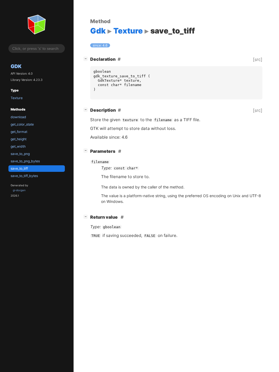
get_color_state (22, 124)
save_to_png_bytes (25, 161)
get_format (19, 132)
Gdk (16, 66)
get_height (18, 139)
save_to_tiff (19, 168)
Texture (17, 98)
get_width (18, 146)
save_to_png (20, 154)
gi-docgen (19, 190)
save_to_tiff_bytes (24, 176)
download (18, 117)
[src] (257, 59)
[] (86, 58)
